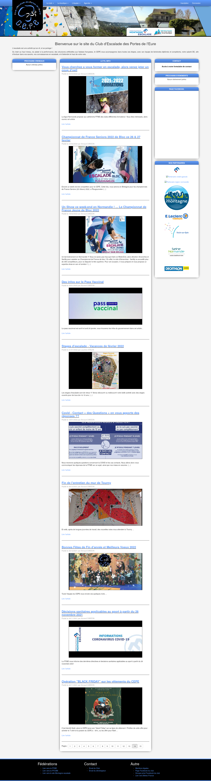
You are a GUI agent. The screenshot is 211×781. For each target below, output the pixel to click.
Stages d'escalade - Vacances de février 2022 (93, 346)
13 (129, 746)
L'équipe (75, 3)
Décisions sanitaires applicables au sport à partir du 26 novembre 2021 (100, 613)
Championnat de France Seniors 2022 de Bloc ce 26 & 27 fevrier (101, 138)
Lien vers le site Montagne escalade (56, 773)
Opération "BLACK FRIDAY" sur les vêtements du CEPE (100, 681)
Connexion (196, 3)
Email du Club (94, 768)
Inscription (185, 3)
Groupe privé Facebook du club (147, 773)
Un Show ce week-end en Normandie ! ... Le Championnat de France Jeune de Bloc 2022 (104, 208)
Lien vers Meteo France (144, 775)
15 (140, 746)
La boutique (62, 3)
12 (124, 746)
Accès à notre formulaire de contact (177, 66)
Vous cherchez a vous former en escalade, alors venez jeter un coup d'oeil (105, 68)
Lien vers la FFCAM (50, 770)
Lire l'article (66, 124)
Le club (50, 3)
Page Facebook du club (144, 770)
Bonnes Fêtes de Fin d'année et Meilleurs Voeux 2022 (99, 547)
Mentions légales (141, 768)
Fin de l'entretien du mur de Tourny (86, 483)
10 (112, 746)
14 (135, 746)
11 (118, 746)
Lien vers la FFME (50, 768)
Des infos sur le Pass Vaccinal (83, 282)
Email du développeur (97, 770)
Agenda (87, 3)
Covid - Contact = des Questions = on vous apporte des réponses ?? (100, 414)
